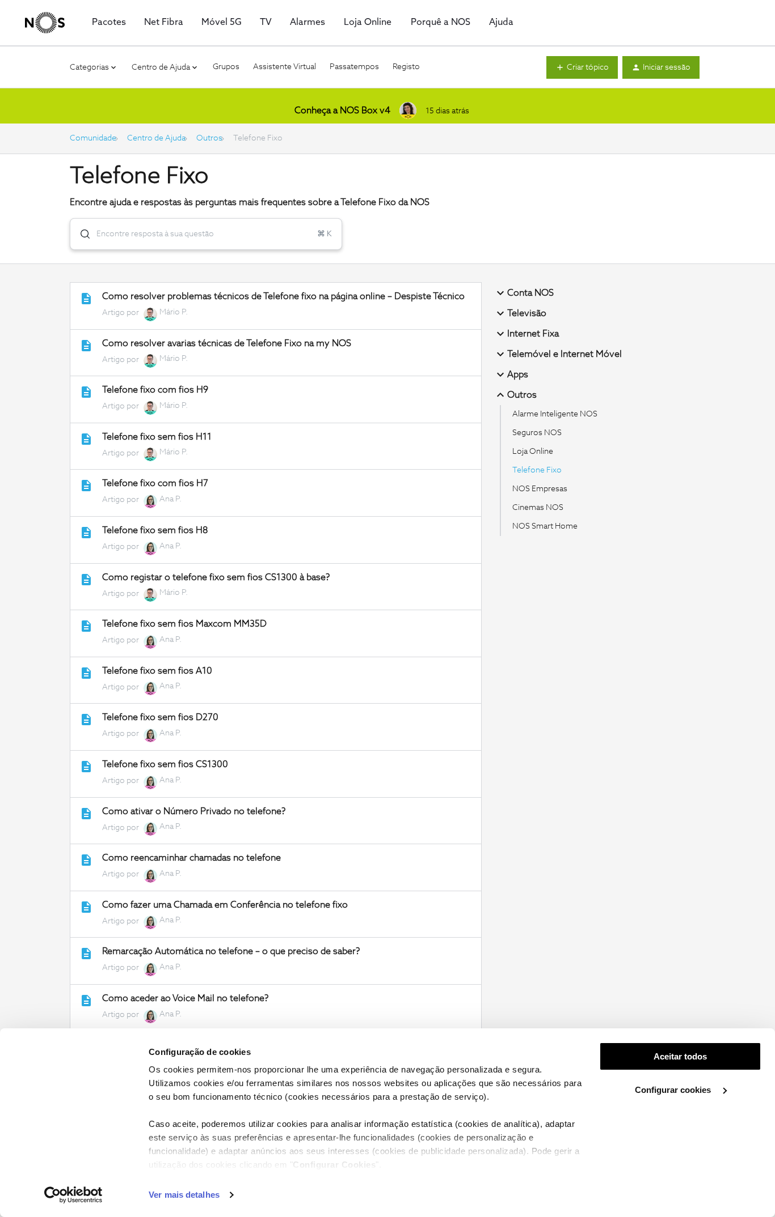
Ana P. (170, 499)
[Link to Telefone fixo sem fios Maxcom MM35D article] (86, 626)
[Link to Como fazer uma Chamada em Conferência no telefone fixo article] (86, 907)
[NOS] (45, 22)
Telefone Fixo (537, 470)
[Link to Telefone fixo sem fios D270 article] (86, 719)
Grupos (226, 67)
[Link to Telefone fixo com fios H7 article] (86, 485)
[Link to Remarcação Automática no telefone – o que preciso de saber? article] (86, 953)
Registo (406, 67)
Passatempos (354, 67)
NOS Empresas (539, 489)
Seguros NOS (537, 433)
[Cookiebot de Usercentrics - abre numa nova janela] (73, 1194)
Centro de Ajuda (156, 138)
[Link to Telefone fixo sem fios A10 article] (86, 673)
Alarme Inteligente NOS (554, 414)
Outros (209, 138)
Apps (517, 374)
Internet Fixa (533, 333)
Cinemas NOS (537, 508)
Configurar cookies (674, 1090)
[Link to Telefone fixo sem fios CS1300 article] (86, 766)
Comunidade (93, 138)
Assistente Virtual (284, 67)
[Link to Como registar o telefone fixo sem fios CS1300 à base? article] (86, 579)
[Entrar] (80, 234)
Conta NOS (530, 292)
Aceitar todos (680, 1056)
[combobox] (206, 234)
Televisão (526, 313)
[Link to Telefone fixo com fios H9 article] (86, 392)
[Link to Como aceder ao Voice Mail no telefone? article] (86, 1000)
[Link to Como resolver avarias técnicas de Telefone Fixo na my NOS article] (86, 345)
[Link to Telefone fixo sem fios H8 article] (86, 532)
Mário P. (173, 312)
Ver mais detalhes (184, 1194)
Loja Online (532, 452)
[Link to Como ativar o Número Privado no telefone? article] (86, 813)
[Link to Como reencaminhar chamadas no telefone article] (86, 860)
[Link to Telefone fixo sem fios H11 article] (86, 439)
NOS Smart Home (545, 526)
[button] (582, 67)
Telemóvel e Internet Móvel (564, 354)
